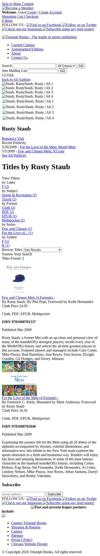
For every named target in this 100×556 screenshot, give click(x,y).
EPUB (9, 216)
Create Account (50, 12)
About (15, 53)
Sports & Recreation (19, 195)
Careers (16, 531)
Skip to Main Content (17, 4)
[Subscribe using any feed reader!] (68, 29)
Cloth (8, 208)
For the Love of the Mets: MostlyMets (48, 147)
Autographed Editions (27, 49)
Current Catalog (23, 45)
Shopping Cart (13, 16)
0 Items (7, 21)
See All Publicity (14, 155)
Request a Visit (13, 139)
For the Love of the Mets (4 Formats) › (30, 398)
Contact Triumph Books (29, 523)
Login (31, 12)
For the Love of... (17, 233)
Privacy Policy (22, 540)
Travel (9, 199)
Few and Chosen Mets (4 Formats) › (28, 297)
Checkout (31, 16)
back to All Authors (16, 79)
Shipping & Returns (25, 527)
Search (7, 66)
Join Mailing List (14, 71)
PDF (8, 212)
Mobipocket (13, 220)
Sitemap (17, 536)
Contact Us (19, 58)
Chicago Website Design (29, 544)
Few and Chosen (17, 229)
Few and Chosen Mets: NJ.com (41, 151)
